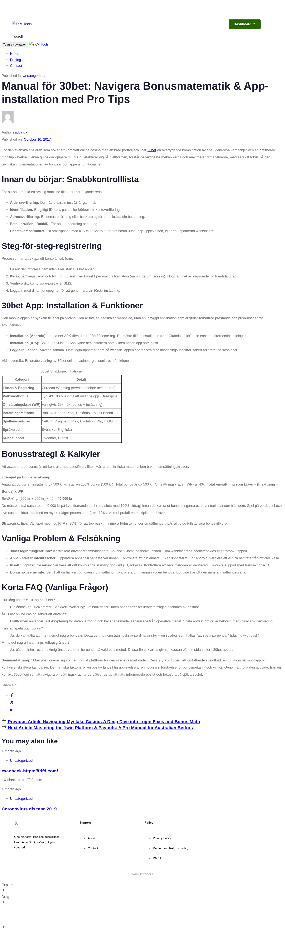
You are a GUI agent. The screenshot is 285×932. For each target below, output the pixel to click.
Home (14, 54)
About (92, 838)
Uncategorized (34, 76)
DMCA (157, 858)
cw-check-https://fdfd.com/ (30, 770)
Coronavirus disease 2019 (29, 808)
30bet (152, 150)
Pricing (15, 60)
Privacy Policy (162, 838)
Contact (16, 66)
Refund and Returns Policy (170, 848)
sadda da (20, 132)
